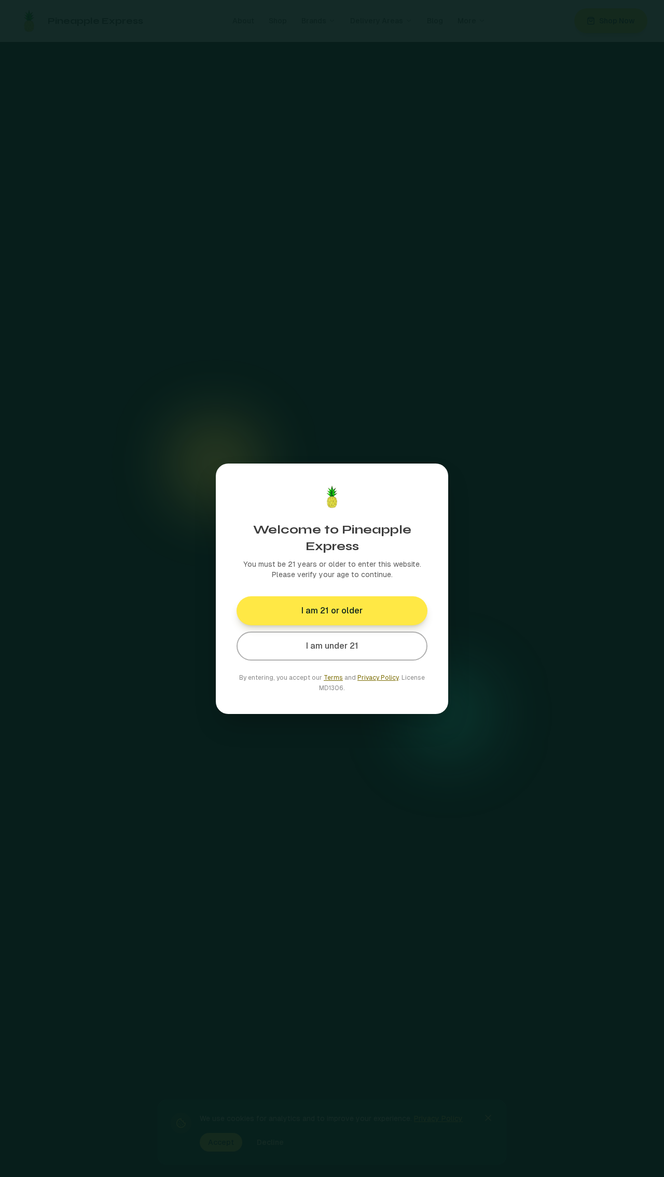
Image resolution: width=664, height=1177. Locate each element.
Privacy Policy (377, 677)
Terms (333, 677)
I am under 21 (332, 646)
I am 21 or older (332, 610)
